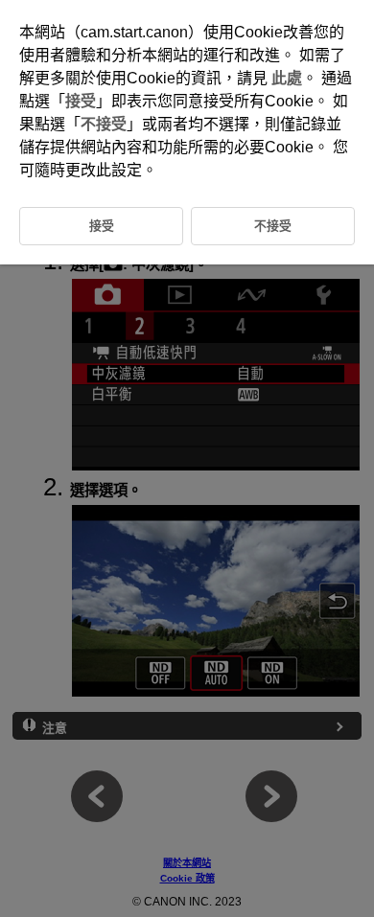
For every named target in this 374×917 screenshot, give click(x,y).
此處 (286, 78)
